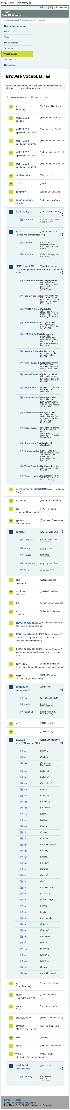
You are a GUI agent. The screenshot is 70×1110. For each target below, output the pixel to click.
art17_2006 (22, 140)
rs (25, 942)
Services (8, 59)
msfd (18, 994)
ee (25, 814)
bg (25, 777)
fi (25, 832)
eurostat (20, 500)
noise (18, 1006)
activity (28, 242)
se (25, 949)
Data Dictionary (27, 20)
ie (25, 869)
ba (25, 763)
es (25, 826)
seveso (19, 1026)
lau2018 (20, 739)
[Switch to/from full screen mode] (51, 7)
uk (25, 973)
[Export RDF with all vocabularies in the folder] (61, 215)
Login (45, 7)
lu (25, 900)
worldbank (21, 1065)
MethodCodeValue (32, 374)
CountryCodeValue (32, 296)
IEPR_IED (21, 663)
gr (25, 851)
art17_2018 (22, 163)
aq (17, 106)
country (28, 1076)
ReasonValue (30, 428)
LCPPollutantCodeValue (32, 334)
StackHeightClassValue (32, 443)
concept (28, 540)
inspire (19, 675)
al (25, 751)
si (25, 955)
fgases (19, 520)
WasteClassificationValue (32, 466)
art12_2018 (22, 129)
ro (25, 936)
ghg (17, 580)
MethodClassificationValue (32, 363)
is (25, 875)
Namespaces (10, 65)
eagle (27, 704)
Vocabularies (10, 54)
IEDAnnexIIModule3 (27, 634)
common (20, 191)
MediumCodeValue (32, 351)
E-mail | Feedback (12, 1100)
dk (25, 808)
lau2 (18, 731)
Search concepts (41, 97)
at (25, 757)
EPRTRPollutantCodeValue (32, 309)
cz (25, 795)
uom (18, 1045)
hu (25, 863)
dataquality (22, 211)
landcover (21, 686)
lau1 (18, 723)
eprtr (18, 231)
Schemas (8, 48)
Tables (7, 37)
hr (25, 857)
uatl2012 (28, 712)
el (25, 820)
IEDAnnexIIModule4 (27, 649)
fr (25, 838)
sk (25, 961)
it (25, 881)
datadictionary (24, 200)
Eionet (16, 20)
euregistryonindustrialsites (27, 489)
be (25, 771)
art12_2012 (22, 117)
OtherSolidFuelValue (32, 412)
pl (25, 924)
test (17, 1037)
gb (25, 844)
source (27, 555)
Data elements (11, 43)
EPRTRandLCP (25, 266)
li (25, 887)
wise (18, 1054)
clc (25, 698)
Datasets (8, 31)
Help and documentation (15, 26)
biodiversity (22, 175)
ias (17, 603)
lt (25, 894)
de (25, 802)
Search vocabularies (19, 97)
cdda (18, 183)
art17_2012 (22, 152)
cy (25, 789)
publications (23, 1017)
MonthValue (30, 387)
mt (25, 912)
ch (25, 783)
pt (25, 930)
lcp (17, 983)
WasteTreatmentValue (32, 476)
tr (25, 967)
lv (25, 906)
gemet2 (20, 532)
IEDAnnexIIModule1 (27, 622)
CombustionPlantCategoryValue (32, 280)
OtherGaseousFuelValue (32, 397)
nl (25, 918)
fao (17, 508)
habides (20, 591)
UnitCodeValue (31, 451)
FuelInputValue (32, 322)
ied (17, 611)
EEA (17, 2)
